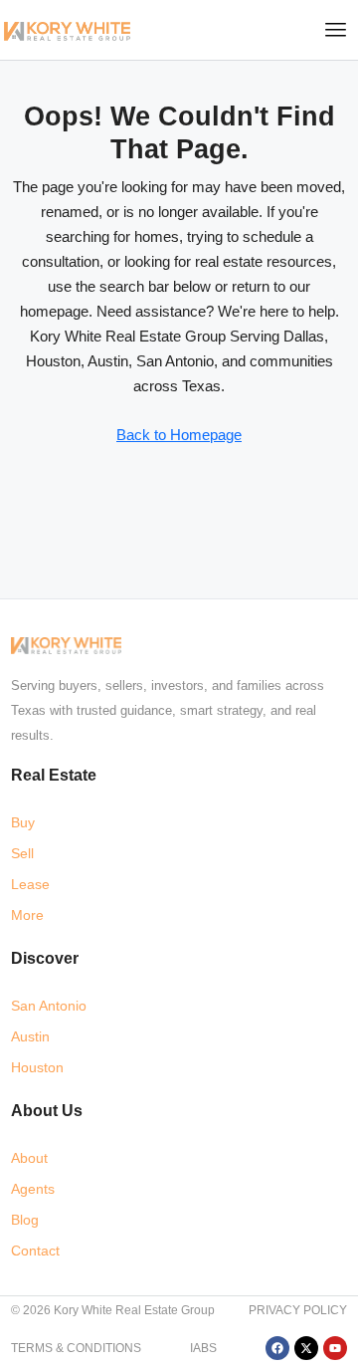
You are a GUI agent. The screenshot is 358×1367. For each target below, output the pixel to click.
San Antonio (49, 1006)
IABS (203, 1348)
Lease (30, 884)
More (27, 915)
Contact (35, 1250)
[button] (336, 30)
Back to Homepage (179, 434)
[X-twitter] (306, 1348)
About (29, 1158)
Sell (22, 853)
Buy (23, 822)
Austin (30, 1036)
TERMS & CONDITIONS (76, 1348)
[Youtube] (335, 1348)
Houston (37, 1067)
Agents (33, 1189)
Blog (25, 1220)
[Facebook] (277, 1348)
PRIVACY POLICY (298, 1310)
